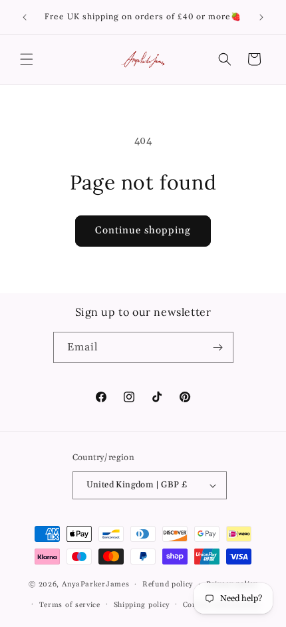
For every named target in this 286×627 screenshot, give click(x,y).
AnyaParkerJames (96, 584)
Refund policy (167, 584)
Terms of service (69, 605)
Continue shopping (143, 230)
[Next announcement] (261, 17)
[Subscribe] (218, 347)
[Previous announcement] (24, 17)
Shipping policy (142, 605)
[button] (26, 59)
